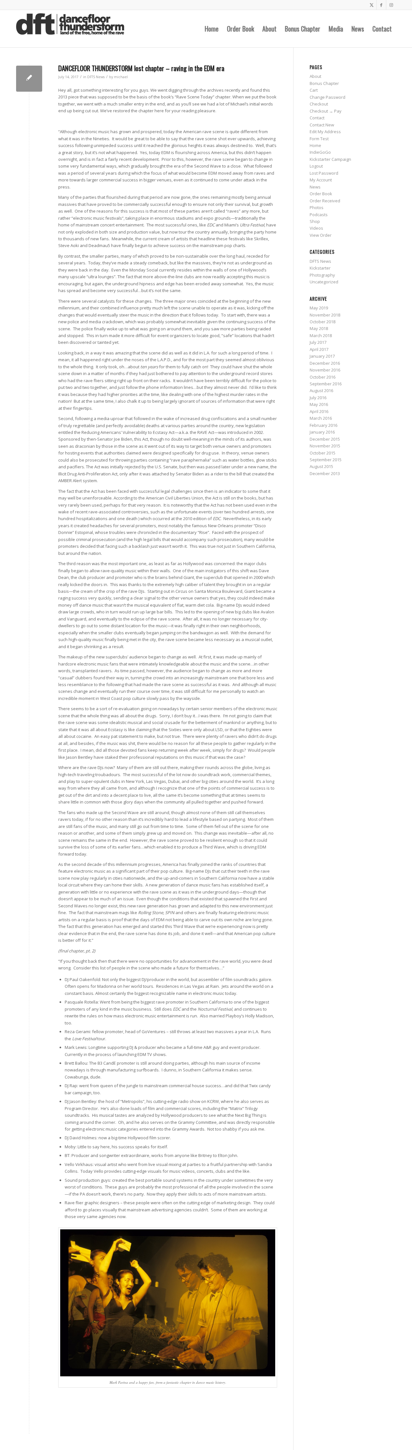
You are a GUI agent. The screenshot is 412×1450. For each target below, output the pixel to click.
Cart (314, 90)
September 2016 (326, 384)
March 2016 (321, 418)
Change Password (327, 97)
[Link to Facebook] (381, 5)
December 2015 (325, 439)
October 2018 (322, 322)
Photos (316, 207)
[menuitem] (212, 28)
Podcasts (319, 214)
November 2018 (325, 315)
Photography (322, 275)
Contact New (322, 125)
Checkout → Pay (326, 111)
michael (121, 77)
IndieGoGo (320, 152)
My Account (321, 180)
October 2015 (322, 453)
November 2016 (325, 370)
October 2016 (322, 377)
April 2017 (319, 349)
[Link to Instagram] (391, 5)
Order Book (321, 194)
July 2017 (318, 342)
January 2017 (322, 356)
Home (315, 145)
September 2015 (326, 460)
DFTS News (96, 77)
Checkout (319, 104)
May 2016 (319, 404)
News (315, 187)
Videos (316, 228)
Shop (315, 221)
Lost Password (324, 173)
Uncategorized (324, 282)
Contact (317, 118)
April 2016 (319, 411)
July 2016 (318, 397)
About (315, 76)
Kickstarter (320, 268)
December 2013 (325, 473)
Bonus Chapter (324, 83)
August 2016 (321, 390)
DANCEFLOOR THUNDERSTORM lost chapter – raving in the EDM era (141, 68)
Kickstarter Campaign (330, 159)
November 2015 (325, 446)
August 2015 (321, 466)
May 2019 (319, 308)
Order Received (325, 201)
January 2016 (322, 432)
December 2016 (325, 363)
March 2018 (321, 335)
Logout (316, 166)
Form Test (319, 139)
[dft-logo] (70, 28)
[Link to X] (371, 5)
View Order (321, 235)
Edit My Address (325, 131)
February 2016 (323, 425)
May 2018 (319, 328)
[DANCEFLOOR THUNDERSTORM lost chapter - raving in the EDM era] (29, 79)
